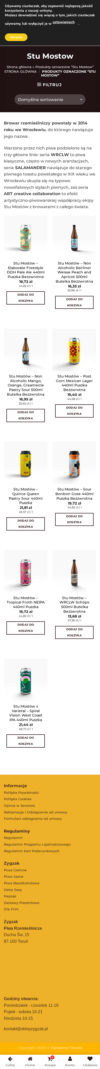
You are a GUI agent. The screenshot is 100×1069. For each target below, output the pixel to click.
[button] (6, 315)
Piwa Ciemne (15, 870)
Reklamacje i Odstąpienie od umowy (35, 812)
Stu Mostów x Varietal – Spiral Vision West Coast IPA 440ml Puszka (25, 713)
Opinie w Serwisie (19, 805)
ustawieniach (64, 22)
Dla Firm (11, 909)
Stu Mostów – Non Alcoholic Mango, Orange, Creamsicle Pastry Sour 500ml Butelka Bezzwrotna (25, 385)
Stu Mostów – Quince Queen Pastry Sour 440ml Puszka (26, 496)
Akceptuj (16, 37)
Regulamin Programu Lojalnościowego (37, 844)
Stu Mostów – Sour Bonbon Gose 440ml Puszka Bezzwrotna (74, 493)
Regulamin (13, 838)
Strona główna (19, 67)
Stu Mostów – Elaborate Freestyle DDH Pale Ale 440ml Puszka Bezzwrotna (26, 270)
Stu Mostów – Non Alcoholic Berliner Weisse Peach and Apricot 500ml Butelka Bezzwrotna (74, 272)
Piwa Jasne (13, 876)
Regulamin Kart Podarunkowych (31, 851)
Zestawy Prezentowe (21, 903)
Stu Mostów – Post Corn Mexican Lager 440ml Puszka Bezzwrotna (74, 383)
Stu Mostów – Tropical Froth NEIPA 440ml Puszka (26, 602)
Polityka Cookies (18, 799)
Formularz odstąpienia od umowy (33, 818)
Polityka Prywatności (21, 792)
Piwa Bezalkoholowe (21, 883)
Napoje (10, 896)
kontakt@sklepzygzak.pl (26, 1029)
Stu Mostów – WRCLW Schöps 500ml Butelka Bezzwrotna (74, 604)
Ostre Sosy (13, 890)
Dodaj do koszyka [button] (25, 298)
